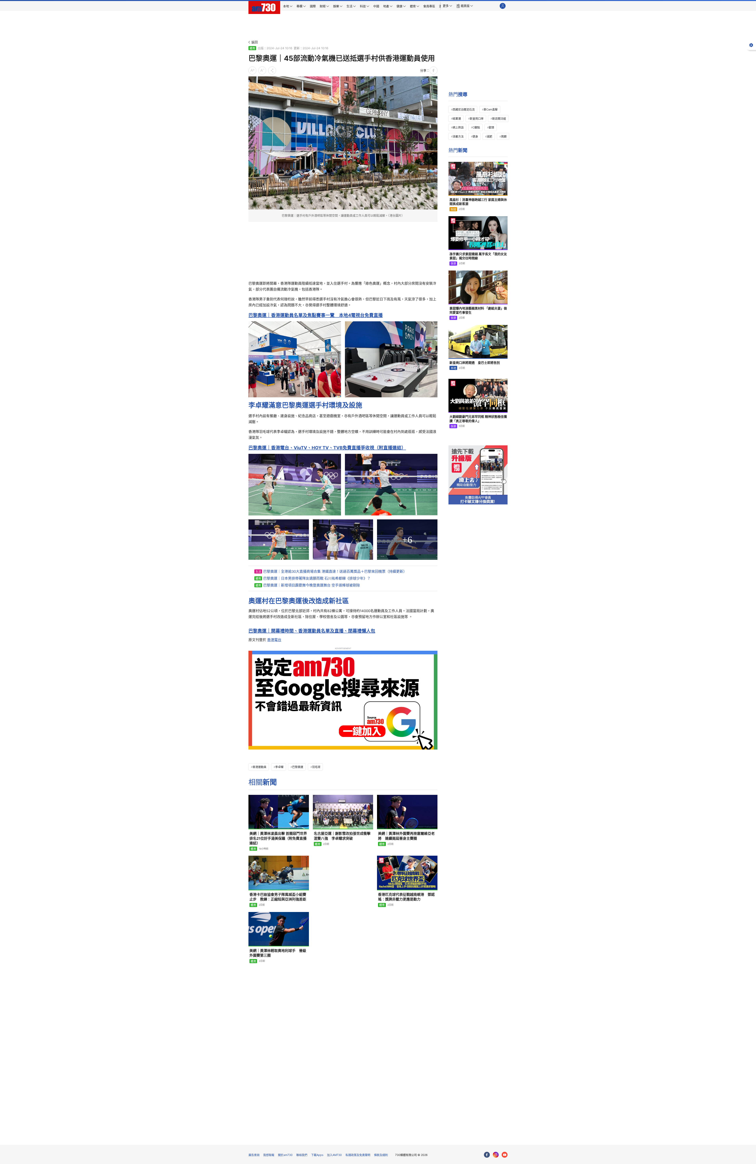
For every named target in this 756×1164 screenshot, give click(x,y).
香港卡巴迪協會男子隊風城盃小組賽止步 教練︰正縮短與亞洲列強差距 (277, 896)
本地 (453, 368)
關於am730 (285, 1155)
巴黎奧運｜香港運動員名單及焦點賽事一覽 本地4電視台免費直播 (315, 315)
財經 (453, 209)
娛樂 (453, 263)
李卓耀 (279, 766)
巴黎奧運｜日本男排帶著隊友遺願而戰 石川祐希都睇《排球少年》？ (317, 578)
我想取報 (268, 1155)
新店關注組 (499, 118)
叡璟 (491, 127)
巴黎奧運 (297, 766)
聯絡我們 (301, 1155)
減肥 (489, 136)
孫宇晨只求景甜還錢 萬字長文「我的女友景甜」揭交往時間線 (478, 256)
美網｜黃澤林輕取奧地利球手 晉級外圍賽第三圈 (277, 953)
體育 (252, 48)
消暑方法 (458, 136)
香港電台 (274, 640)
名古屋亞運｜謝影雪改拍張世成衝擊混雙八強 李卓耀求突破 (342, 835)
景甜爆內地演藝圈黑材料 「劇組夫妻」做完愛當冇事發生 (478, 310)
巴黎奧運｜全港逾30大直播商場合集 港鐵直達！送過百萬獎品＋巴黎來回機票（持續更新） (335, 571)
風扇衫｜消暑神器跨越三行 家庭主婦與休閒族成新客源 (478, 202)
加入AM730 (334, 1155)
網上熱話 (458, 127)
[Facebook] (487, 1155)
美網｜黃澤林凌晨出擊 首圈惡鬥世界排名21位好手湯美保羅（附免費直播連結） (278, 838)
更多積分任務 (398, 1139)
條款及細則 (381, 1155)
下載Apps (317, 1155)
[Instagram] (496, 1155)
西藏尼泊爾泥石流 (464, 109)
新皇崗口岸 (477, 118)
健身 (475, 136)
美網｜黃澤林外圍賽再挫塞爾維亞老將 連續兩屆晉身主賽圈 (406, 835)
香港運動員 (259, 766)
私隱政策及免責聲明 (358, 1155)
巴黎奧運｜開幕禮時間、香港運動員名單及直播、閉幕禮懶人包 (311, 630)
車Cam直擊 (491, 109)
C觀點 (476, 127)
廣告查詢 (253, 1155)
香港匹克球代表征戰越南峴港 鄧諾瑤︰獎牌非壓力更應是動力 (406, 896)
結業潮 (457, 118)
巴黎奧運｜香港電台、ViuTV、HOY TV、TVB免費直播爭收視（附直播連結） (327, 447)
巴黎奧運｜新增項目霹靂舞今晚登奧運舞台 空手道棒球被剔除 (311, 585)
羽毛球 (316, 766)
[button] (447, 6)
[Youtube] (505, 1155)
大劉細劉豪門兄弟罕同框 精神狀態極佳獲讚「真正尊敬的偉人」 (478, 419)
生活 (258, 571)
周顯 (504, 136)
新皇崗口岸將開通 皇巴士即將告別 (474, 363)
